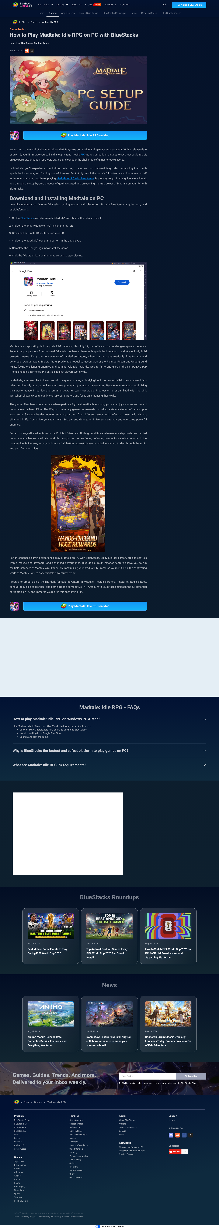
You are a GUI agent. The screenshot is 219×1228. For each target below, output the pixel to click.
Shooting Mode (76, 1124)
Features (43, 4)
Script (72, 1163)
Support (125, 4)
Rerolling (73, 1152)
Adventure (18, 1172)
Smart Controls (76, 1149)
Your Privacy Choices (113, 1226)
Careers (122, 1131)
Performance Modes (78, 1156)
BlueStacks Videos (171, 13)
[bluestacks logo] (22, 5)
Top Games (19, 1161)
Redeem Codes (149, 13)
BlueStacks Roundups (114, 13)
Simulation (19, 1190)
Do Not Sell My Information (72, 1217)
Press (121, 1134)
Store (92, 4)
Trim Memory (75, 1159)
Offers (17, 1138)
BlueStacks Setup (173, 343)
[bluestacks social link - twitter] (190, 1135)
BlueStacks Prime (22, 1120)
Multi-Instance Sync (78, 1134)
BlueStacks (27, 218)
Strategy (18, 1197)
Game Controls (76, 1120)
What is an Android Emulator (132, 1150)
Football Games (21, 1201)
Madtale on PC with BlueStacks (75, 178)
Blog (75, 4)
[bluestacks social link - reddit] (177, 1135)
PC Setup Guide (172, 336)
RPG (83, 154)
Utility (71, 1174)
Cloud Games (20, 1165)
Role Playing (190, 336)
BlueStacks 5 (20, 1127)
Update (172, 1120)
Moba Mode (74, 1127)
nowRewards (20, 1149)
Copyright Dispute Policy (40, 1217)
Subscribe (191, 1076)
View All (187, 315)
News (133, 13)
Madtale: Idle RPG (50, 22)
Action (17, 1168)
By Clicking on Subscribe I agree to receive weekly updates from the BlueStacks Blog (157, 1083)
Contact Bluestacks (127, 1127)
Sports (17, 1193)
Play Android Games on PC (131, 1147)
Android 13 (19, 1145)
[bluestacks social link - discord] (171, 1135)
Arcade (17, 1176)
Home (41, 13)
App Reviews (68, 13)
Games (60, 4)
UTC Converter (75, 1177)
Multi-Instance (75, 1131)
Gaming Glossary (127, 1154)
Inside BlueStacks (88, 13)
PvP (198, 343)
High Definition (76, 1170)
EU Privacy (55, 1217)
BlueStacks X (171, 349)
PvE (188, 343)
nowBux (18, 1141)
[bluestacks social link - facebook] (184, 1135)
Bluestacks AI (20, 1131)
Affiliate (110, 4)
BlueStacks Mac (21, 1124)
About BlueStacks (127, 1120)
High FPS (73, 1167)
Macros (72, 1138)
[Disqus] (67, 833)
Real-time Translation (78, 1145)
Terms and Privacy (21, 1217)
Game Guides (169, 67)
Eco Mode (73, 1141)
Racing (17, 1183)
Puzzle (17, 1179)
